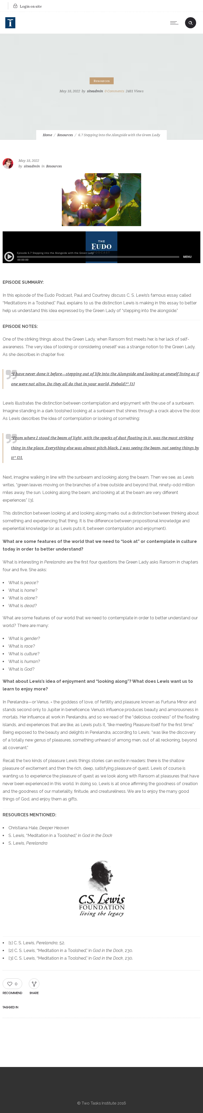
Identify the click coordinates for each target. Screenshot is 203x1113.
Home (47, 135)
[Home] (10, 26)
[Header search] (190, 22)
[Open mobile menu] (175, 22)
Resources (65, 135)
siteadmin (95, 91)
